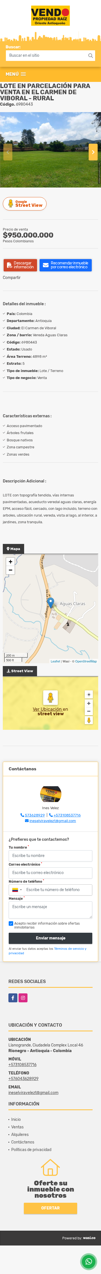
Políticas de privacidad (31, 1149)
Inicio (16, 1119)
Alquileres (20, 1134)
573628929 (35, 815)
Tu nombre (19, 847)
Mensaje (17, 898)
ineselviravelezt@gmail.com (52, 821)
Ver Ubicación (48, 709)
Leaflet (55, 661)
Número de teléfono (26, 881)
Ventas (17, 1127)
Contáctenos (22, 1142)
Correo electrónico (25, 864)
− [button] (10, 570)
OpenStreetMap (86, 661)
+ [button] (10, 561)
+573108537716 (67, 815)
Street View (28, 204)
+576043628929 (23, 1078)
